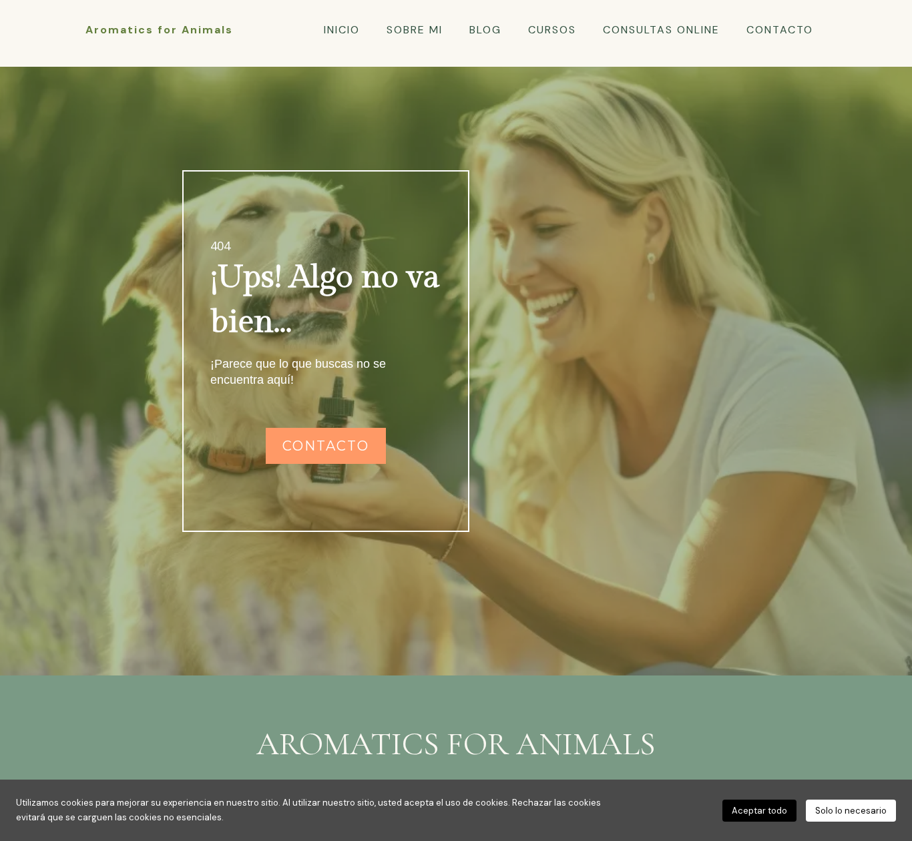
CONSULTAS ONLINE (661, 30)
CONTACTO (779, 30)
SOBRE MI (415, 30)
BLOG (485, 30)
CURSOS (552, 30)
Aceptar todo (759, 810)
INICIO (342, 30)
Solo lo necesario (851, 810)
